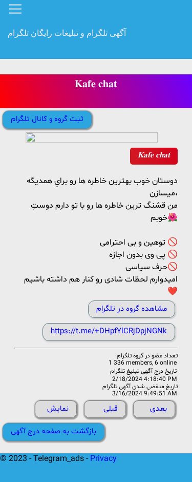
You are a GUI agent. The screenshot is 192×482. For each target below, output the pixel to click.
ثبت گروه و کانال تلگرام (47, 119)
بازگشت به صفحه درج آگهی (53, 431)
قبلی (110, 409)
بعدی (158, 409)
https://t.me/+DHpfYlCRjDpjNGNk (109, 331)
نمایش (58, 409)
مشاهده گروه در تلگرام (131, 309)
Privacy (103, 459)
